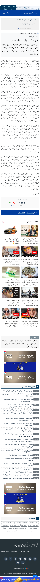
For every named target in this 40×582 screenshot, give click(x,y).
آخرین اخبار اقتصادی (28, 387)
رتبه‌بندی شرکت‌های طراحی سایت (17, 528)
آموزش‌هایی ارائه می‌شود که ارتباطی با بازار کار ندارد (18, 391)
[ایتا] (30, 559)
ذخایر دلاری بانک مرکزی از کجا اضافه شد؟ (21, 455)
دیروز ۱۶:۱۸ (36, 439)
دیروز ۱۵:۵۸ (36, 450)
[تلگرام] (20, 559)
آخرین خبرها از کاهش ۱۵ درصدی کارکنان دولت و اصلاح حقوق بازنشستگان (19, 419)
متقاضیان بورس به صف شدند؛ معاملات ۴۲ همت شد (18, 469)
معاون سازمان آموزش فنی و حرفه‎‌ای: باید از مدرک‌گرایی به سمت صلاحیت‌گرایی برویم (20, 405)
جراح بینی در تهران (7, 522)
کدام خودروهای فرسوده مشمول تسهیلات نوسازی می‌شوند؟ (19, 459)
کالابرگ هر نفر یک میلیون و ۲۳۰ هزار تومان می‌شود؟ (18, 478)
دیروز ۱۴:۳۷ (36, 472)
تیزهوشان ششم (33, 528)
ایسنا (31, 13)
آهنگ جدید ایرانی (33, 525)
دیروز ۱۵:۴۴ (36, 458)
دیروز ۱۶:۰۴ (36, 444)
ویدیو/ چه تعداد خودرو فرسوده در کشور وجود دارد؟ (18, 410)
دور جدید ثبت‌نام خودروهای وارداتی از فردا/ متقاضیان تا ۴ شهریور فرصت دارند (17, 435)
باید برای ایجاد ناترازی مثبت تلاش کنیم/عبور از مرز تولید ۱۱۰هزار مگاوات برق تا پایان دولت (18, 440)
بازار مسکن (30, 344)
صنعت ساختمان (20, 344)
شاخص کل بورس (10, 344)
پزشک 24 (23, 525)
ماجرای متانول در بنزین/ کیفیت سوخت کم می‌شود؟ (18, 472)
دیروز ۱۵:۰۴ (36, 463)
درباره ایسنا (14, 551)
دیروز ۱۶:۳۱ (36, 423)
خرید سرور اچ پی (14, 525)
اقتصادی (35, 341)
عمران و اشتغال (33, 20)
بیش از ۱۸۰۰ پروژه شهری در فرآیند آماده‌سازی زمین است (18, 414)
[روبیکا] (34, 559)
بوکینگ (4, 528)
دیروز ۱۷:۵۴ (36, 418)
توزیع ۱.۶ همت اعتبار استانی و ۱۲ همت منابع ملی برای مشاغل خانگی (17, 395)
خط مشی (22, 551)
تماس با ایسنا (5, 551)
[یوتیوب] (15, 559)
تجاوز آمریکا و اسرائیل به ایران (23, 341)
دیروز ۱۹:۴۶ (36, 404)
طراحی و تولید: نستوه (19, 568)
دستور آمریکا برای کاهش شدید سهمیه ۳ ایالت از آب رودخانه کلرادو (18, 424)
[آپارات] (17, 562)
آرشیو (14, 6)
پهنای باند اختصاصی (21, 522)
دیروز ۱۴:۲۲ (36, 475)
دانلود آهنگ (5, 525)
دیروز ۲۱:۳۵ (36, 399)
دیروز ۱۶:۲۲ (36, 434)
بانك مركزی (29, 347)
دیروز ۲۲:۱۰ (36, 394)
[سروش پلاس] (25, 559)
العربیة (23, 8)
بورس (11, 341)
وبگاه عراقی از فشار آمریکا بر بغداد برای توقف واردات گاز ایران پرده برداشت (18, 446)
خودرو (36, 347)
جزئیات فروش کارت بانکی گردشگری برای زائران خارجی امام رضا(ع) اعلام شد (17, 451)
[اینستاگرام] (5, 559)
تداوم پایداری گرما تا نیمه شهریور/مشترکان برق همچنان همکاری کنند (19, 430)
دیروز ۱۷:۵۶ (36, 413)
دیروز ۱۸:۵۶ (36, 410)
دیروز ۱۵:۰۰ (36, 469)
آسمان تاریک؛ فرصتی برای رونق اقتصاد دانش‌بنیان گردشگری (18, 465)
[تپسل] (5, 352)
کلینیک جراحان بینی (12, 531)
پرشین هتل (30, 531)
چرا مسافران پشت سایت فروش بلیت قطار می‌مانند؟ (18, 475)
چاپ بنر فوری (33, 522)
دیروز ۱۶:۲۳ (36, 429)
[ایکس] (10, 559)
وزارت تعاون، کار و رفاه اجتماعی (26, 213)
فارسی (27, 8)
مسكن (36, 344)
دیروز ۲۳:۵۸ (36, 391)
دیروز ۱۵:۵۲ (36, 455)
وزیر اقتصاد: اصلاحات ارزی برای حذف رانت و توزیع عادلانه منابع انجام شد (18, 400)
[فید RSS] (22, 562)
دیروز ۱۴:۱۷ (36, 478)
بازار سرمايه (5, 341)
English (18, 8)
